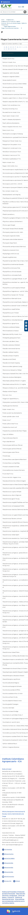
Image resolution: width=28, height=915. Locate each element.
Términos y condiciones (9, 895)
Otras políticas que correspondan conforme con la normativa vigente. (13, 901)
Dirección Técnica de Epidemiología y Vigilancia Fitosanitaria (14, 24)
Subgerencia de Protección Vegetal (10, 21)
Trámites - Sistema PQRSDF (16, 835)
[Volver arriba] (25, 905)
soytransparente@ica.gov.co (14, 844)
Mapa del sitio (20, 893)
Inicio (2, 19)
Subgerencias (10, 19)
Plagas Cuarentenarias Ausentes (10, 28)
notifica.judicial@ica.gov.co (10, 840)
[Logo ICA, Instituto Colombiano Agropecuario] (6, 6)
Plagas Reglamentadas (10, 26)
